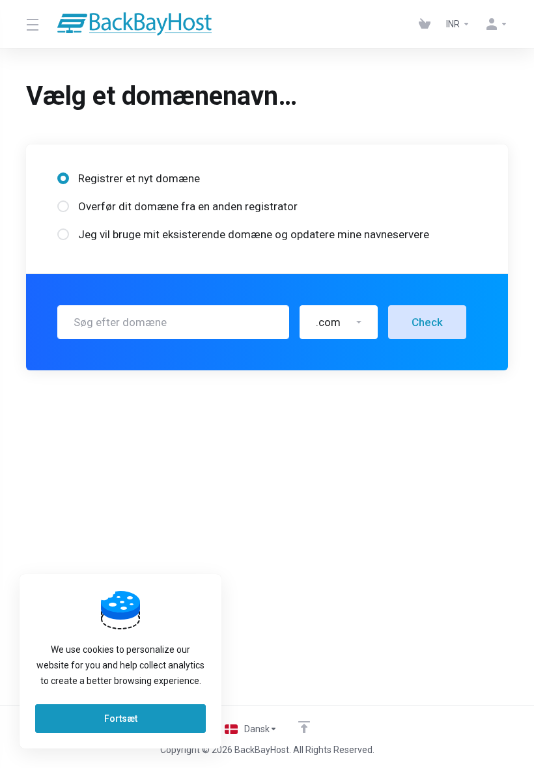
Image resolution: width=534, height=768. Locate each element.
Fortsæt (120, 718)
